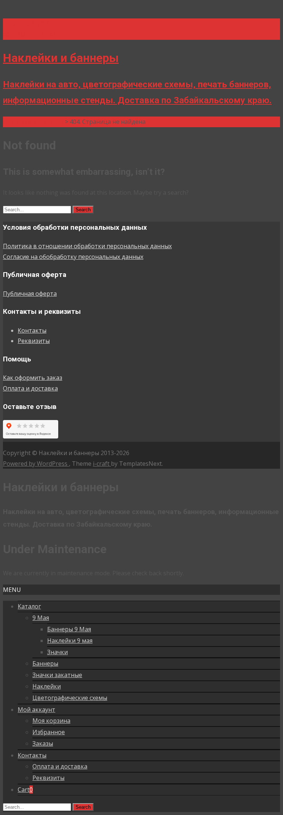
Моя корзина (51, 721)
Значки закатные (57, 675)
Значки (57, 652)
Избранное (48, 732)
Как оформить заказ (32, 378)
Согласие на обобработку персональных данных (73, 257)
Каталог (29, 606)
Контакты (32, 330)
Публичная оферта (30, 293)
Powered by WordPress (36, 463)
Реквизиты (34, 341)
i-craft (102, 463)
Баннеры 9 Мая (69, 629)
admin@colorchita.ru (31, 34)
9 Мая (40, 618)
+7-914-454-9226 (26, 24)
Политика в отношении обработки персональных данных (87, 246)
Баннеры (45, 663)
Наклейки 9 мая (69, 641)
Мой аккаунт (36, 709)
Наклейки (46, 686)
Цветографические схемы (69, 698)
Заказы (42, 743)
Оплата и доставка (30, 388)
